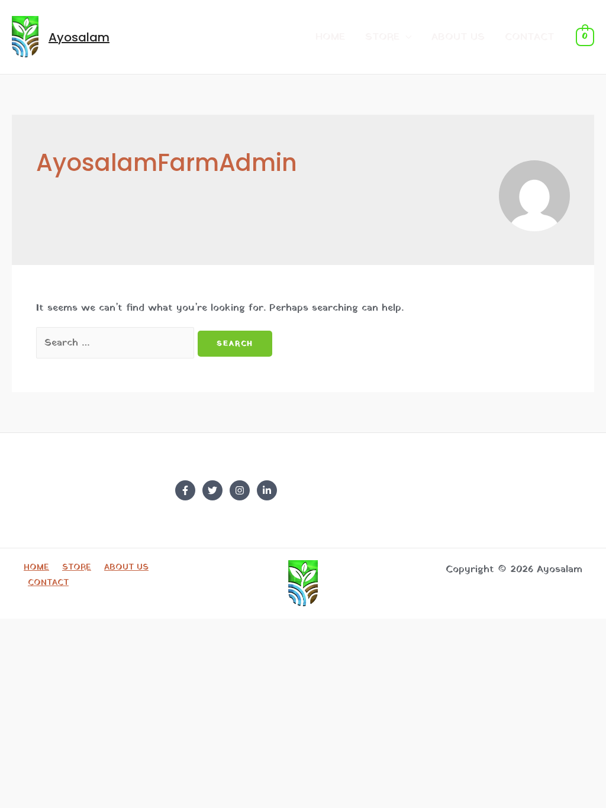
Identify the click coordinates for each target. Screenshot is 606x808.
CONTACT (529, 37)
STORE (382, 37)
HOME (330, 37)
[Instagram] (240, 490)
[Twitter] (212, 490)
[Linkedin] (267, 490)
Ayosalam (79, 37)
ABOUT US (458, 37)
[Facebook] (185, 490)
